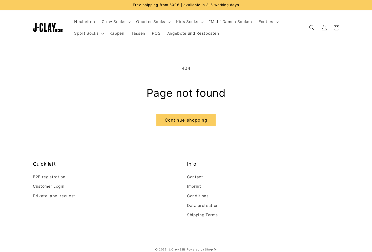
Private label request (54, 195)
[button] (115, 22)
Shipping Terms (202, 214)
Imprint (194, 186)
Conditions (198, 195)
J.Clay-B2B (177, 249)
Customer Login (48, 186)
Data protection (203, 205)
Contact (195, 177)
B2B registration (49, 177)
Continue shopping (186, 120)
